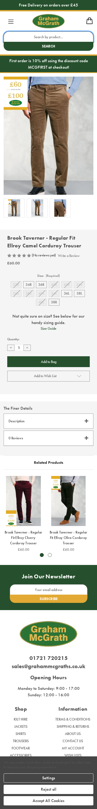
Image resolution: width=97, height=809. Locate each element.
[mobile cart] (89, 23)
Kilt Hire (21, 719)
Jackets (20, 726)
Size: (48, 275)
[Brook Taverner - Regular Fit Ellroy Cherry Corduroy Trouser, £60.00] (23, 501)
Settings (48, 778)
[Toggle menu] (11, 21)
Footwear (21, 748)
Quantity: (13, 339)
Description (17, 421)
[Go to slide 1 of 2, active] (42, 555)
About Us (73, 733)
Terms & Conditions (72, 719)
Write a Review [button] (69, 255)
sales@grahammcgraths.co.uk (48, 666)
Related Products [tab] (48, 462)
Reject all (48, 789)
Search (48, 46)
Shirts (21, 733)
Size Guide (48, 328)
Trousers (21, 741)
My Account (73, 748)
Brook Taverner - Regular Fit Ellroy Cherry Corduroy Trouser (23, 537)
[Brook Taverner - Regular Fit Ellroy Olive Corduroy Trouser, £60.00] (68, 501)
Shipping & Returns (73, 726)
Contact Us (73, 741)
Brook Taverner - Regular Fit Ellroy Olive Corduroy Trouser (68, 537)
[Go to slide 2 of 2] (50, 555)
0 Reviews (16, 438)
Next (87, 510)
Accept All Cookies (48, 800)
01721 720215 (48, 657)
